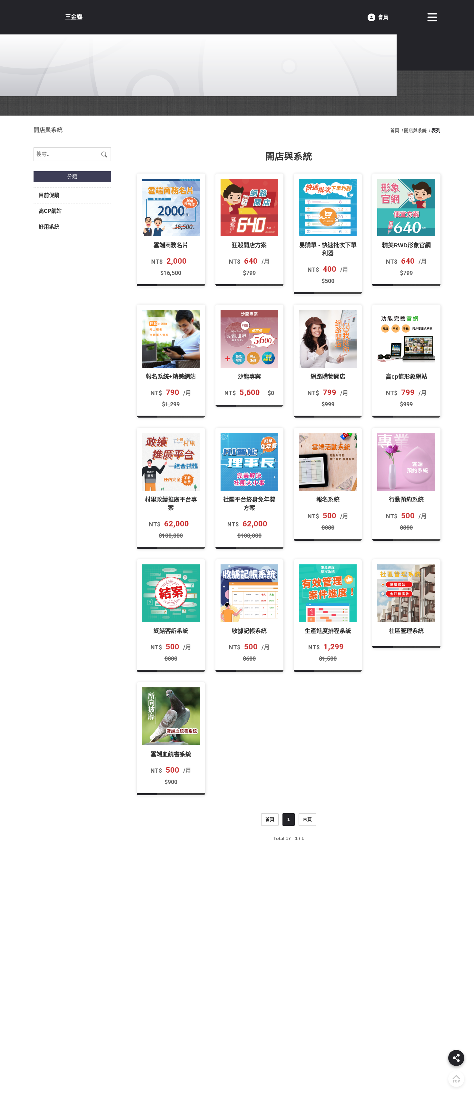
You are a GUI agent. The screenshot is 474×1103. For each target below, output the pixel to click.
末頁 (307, 819)
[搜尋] (104, 154)
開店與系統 (415, 130)
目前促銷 (49, 195)
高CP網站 (50, 211)
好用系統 (49, 227)
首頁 (395, 130)
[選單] (432, 17)
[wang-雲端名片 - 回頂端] (456, 1079)
